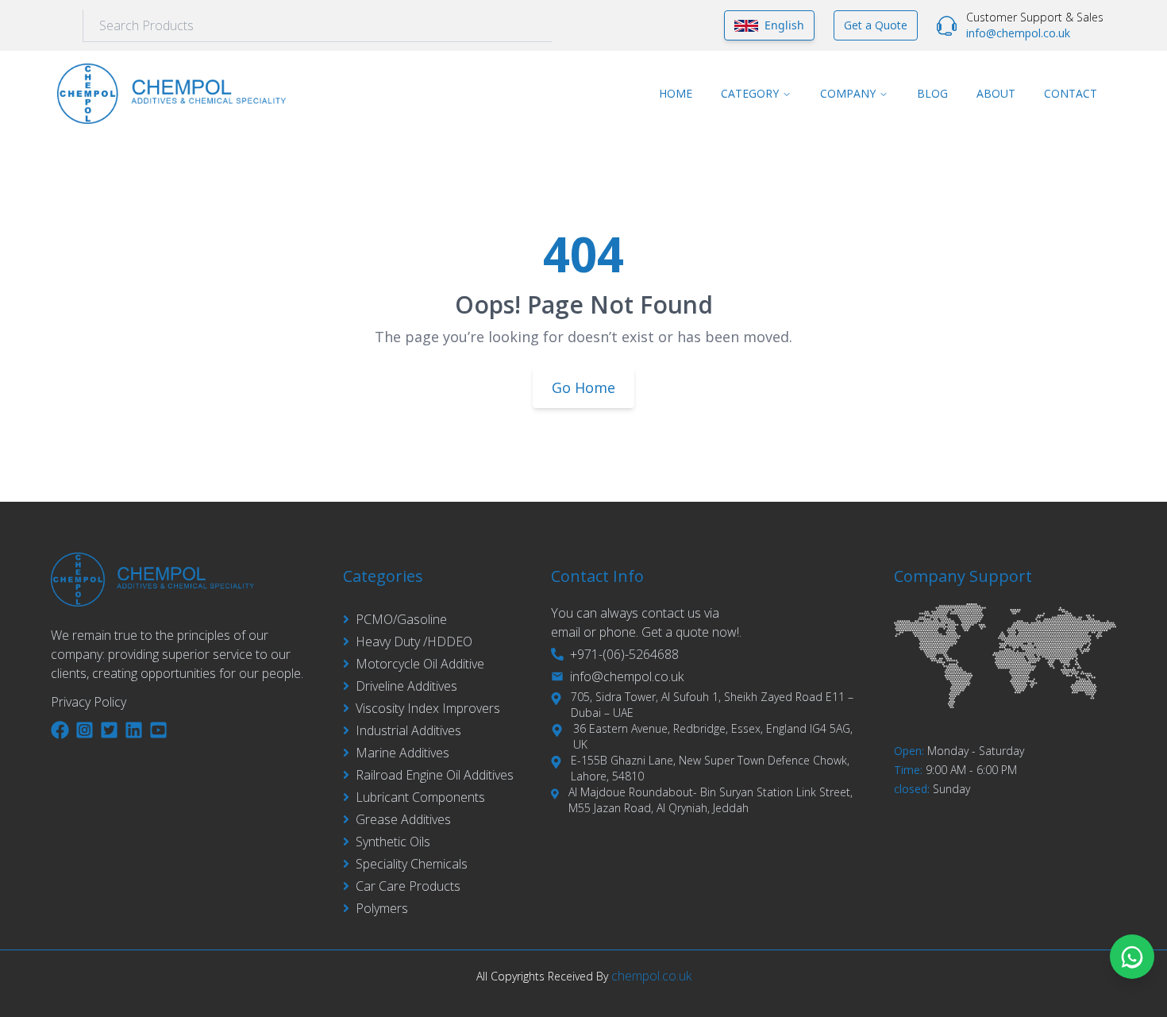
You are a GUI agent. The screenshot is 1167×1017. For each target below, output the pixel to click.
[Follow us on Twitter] (109, 730)
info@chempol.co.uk (1018, 32)
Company (848, 93)
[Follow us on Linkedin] (134, 730)
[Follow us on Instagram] (84, 730)
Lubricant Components (420, 797)
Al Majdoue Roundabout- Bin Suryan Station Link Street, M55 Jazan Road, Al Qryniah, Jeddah (710, 799)
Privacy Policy (88, 702)
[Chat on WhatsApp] (1132, 956)
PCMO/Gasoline (401, 619)
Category (750, 93)
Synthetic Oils (393, 841)
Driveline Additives (406, 686)
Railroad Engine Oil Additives (435, 775)
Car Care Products (408, 886)
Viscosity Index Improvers (428, 708)
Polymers (382, 908)
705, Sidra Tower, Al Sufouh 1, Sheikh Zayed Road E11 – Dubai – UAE (712, 704)
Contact (1070, 93)
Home (675, 93)
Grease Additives (403, 819)
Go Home (583, 387)
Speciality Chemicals (412, 864)
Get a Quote (875, 25)
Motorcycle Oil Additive (420, 663)
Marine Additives (402, 752)
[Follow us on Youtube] (158, 730)
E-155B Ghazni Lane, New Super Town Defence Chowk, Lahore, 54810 (710, 768)
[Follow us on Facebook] (60, 730)
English (784, 25)
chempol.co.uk (651, 975)
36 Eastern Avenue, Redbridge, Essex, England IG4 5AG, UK (713, 736)
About (995, 93)
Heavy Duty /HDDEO (414, 641)
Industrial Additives (408, 730)
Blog (932, 93)
